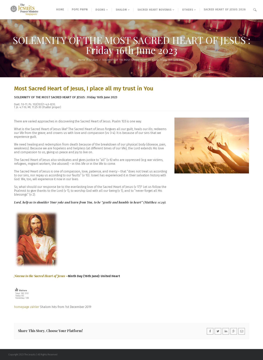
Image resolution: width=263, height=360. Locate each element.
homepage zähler (26, 307)
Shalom (93, 59)
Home (81, 59)
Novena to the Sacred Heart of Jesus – (41, 276)
